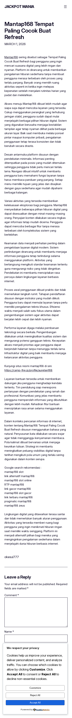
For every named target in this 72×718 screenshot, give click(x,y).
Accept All (35, 702)
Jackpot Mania (19, 6)
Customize (35, 688)
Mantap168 (11, 57)
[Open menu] (65, 6)
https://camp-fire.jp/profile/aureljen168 (28, 370)
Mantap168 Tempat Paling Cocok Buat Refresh (29, 30)
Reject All (35, 695)
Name (9, 631)
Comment (11, 595)
